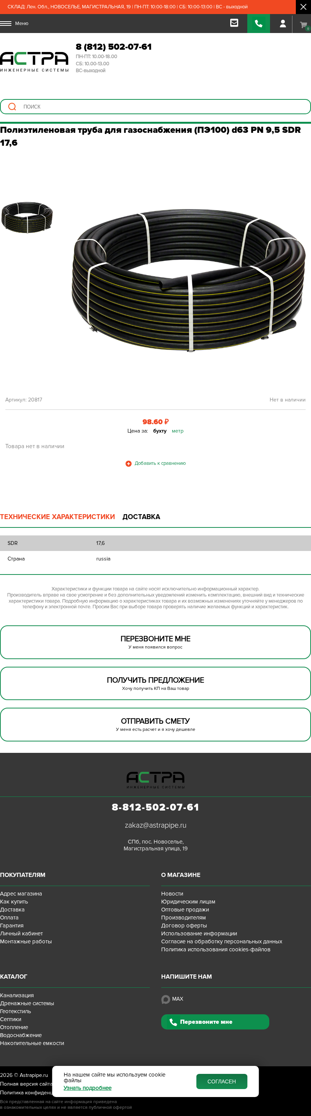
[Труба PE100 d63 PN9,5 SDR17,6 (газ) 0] (188, 279)
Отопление (14, 1027)
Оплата (9, 917)
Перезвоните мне (206, 1022)
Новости (172, 893)
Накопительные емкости (32, 1043)
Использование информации (199, 933)
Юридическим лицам (188, 901)
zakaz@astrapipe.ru (156, 825)
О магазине (180, 875)
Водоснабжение (21, 1035)
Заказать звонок (258, 23)
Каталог (13, 977)
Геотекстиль (15, 1011)
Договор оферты (184, 925)
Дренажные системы (27, 1003)
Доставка (12, 909)
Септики (10, 1019)
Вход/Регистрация (283, 23)
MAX (177, 999)
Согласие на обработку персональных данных (221, 941)
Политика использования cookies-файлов (215, 949)
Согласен (221, 1081)
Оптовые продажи (185, 909)
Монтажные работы (26, 941)
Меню (21, 23)
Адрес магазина (21, 893)
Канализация (17, 995)
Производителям (183, 917)
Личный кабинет (21, 933)
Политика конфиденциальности (39, 1092)
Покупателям (23, 875)
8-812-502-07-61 (155, 807)
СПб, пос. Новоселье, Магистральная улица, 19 (156, 845)
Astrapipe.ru (34, 1075)
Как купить (14, 901)
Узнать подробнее (88, 1088)
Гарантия (12, 925)
